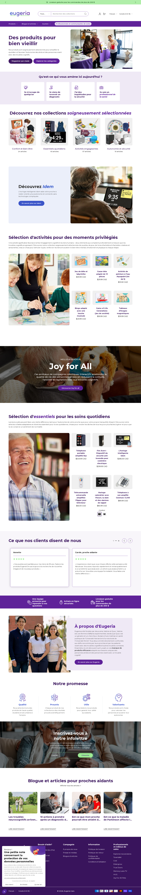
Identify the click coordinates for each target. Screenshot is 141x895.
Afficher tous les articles (69, 786)
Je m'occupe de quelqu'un (32, 93)
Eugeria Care (69, 891)
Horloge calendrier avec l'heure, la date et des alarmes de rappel (102, 498)
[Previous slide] (5, 2)
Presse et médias (70, 853)
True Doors (117, 868)
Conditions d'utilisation (97, 862)
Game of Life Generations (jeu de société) (102, 310)
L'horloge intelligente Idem (123, 453)
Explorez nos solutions (122, 854)
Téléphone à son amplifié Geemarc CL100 (123, 495)
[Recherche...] (85, 13)
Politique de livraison (96, 849)
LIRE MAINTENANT (16, 829)
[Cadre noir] (99, 514)
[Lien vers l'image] (39, 289)
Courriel (46, 855)
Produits (12, 24)
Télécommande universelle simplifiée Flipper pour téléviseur (81, 498)
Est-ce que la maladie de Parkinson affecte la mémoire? (117, 818)
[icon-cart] (104, 14)
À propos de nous (70, 849)
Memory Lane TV (120, 871)
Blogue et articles (29, 24)
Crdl (115, 861)
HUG (115, 874)
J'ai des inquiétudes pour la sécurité (82, 94)
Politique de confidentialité (94, 857)
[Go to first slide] (135, 2)
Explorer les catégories (46, 61)
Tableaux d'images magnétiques (123, 310)
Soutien (45, 24)
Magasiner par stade (20, 61)
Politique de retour (96, 853)
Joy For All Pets (119, 878)
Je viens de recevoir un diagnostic (54, 94)
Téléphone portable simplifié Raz (81, 453)
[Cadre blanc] (104, 514)
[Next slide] (130, 540)
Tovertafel (117, 857)
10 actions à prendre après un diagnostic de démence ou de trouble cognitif (54, 818)
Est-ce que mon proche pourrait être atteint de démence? (86, 818)
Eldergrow (117, 864)
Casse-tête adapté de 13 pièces (102, 274)
